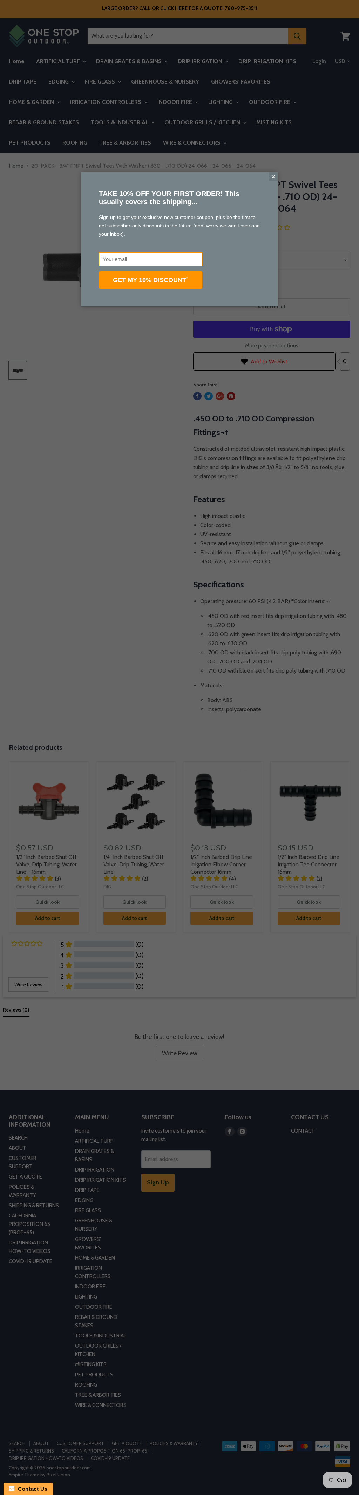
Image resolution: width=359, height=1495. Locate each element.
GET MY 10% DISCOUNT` (150, 279)
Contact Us (30, 1489)
